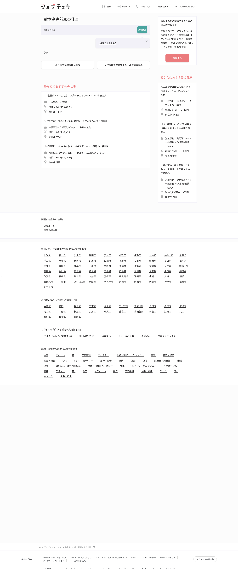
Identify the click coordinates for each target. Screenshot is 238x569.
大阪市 (152, 281)
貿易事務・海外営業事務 (68, 365)
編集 (85, 371)
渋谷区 (182, 306)
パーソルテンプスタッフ (81, 557)
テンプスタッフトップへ (186, 6)
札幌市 (152, 276)
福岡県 (182, 271)
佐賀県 (47, 276)
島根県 (137, 271)
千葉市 (62, 281)
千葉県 (182, 255)
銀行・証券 (106, 360)
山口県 (167, 271)
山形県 (122, 255)
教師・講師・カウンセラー (130, 355)
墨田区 (167, 306)
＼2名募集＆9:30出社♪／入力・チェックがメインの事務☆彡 (75, 103)
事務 (153, 355)
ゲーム (163, 371)
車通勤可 (145, 336)
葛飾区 (77, 316)
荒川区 (47, 316)
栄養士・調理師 (162, 360)
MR (73, 371)
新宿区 (152, 311)
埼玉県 (47, 260)
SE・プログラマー (83, 360)
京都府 (137, 265)
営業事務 (129, 371)
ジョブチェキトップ (52, 547)
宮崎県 (107, 276)
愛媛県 (47, 271)
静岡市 (122, 281)
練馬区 (107, 311)
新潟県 (152, 260)
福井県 (182, 260)
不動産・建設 (170, 365)
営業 (121, 360)
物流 (115, 371)
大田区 (152, 306)
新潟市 (92, 281)
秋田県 (92, 255)
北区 (181, 311)
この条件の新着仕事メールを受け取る (123, 64)
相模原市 (48, 281)
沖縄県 (137, 276)
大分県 (92, 276)
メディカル (100, 371)
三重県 (92, 265)
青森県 (62, 255)
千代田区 (123, 306)
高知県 (77, 271)
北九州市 (48, 286)
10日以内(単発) (87, 336)
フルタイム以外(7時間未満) (58, 336)
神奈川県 (168, 255)
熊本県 (77, 276)
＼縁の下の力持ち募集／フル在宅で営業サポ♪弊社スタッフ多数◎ (176, 181)
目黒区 (77, 306)
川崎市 (167, 276)
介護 (46, 355)
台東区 (92, 311)
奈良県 (167, 265)
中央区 (47, 306)
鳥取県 (152, 271)
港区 (61, 306)
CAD (64, 360)
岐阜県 (77, 265)
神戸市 (167, 281)
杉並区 (77, 311)
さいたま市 (79, 281)
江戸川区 (138, 306)
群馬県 (92, 260)
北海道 (47, 255)
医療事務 (86, 355)
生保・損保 (66, 376)
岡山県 (107, 271)
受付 (144, 360)
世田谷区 (138, 311)
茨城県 (62, 260)
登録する (177, 58)
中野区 (62, 311)
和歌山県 (183, 265)
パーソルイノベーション (53, 560)
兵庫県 (122, 265)
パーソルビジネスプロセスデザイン (111, 557)
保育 (46, 365)
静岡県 (62, 265)
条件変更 (142, 29)
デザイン (60, 371)
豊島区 (122, 311)
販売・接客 (49, 360)
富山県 (167, 260)
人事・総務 (147, 371)
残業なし (106, 336)
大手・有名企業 (126, 336)
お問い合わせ (163, 6)
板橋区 (62, 316)
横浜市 (182, 276)
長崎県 (62, 276)
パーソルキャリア (168, 557)
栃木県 (77, 260)
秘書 (133, 360)
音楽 (46, 371)
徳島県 (92, 271)
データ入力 (103, 355)
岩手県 (77, 255)
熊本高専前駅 (50, 229)
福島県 (137, 255)
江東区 (167, 311)
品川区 (107, 306)
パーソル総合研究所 (77, 560)
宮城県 (107, 255)
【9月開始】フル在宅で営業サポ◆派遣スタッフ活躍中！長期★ (76, 154)
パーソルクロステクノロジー (143, 557)
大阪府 (107, 265)
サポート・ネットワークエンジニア (138, 365)
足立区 (47, 311)
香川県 (62, 271)
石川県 (137, 260)
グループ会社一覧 (206, 559)
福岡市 (182, 281)
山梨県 (107, 260)
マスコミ (48, 376)
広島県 (122, 271)
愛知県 (47, 265)
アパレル (60, 355)
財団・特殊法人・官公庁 (100, 365)
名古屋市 (108, 281)
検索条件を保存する (107, 43)
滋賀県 (152, 265)
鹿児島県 (123, 276)
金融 (179, 360)
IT (73, 355)
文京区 (92, 306)
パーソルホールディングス (54, 557)
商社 (176, 371)
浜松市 (137, 281)
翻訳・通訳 (168, 355)
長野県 (122, 260)
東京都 (152, 255)
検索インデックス (167, 336)
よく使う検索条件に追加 (67, 64)
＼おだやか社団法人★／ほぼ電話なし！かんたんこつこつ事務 (76, 128)
